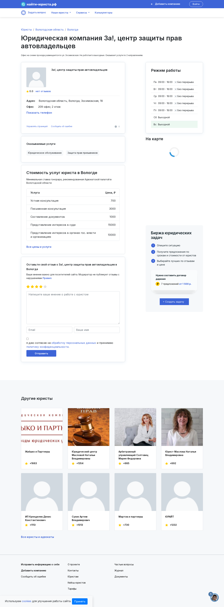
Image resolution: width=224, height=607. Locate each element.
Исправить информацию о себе (40, 564)
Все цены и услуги (38, 246)
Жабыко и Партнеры (37, 451)
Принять (79, 601)
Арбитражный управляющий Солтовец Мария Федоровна (133, 455)
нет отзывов (43, 91)
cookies (26, 601)
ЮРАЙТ (169, 516)
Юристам (73, 576)
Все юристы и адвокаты (37, 537)
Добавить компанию (167, 3)
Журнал (118, 570)
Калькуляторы (103, 12)
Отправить (41, 353)
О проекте (74, 564)
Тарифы (72, 588)
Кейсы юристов (77, 582)
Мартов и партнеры (131, 516)
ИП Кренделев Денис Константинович (38, 518)
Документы (121, 576)
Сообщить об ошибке (61, 126)
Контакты (73, 570)
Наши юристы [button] (59, 12)
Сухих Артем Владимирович (81, 518)
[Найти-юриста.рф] (39, 4)
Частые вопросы (124, 564)
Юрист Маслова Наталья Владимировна (180, 453)
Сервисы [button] (81, 12)
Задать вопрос (36, 12)
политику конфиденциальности (47, 346)
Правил (47, 278)
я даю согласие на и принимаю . (69, 344)
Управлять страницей (37, 126)
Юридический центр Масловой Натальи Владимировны (84, 455)
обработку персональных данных (73, 342)
